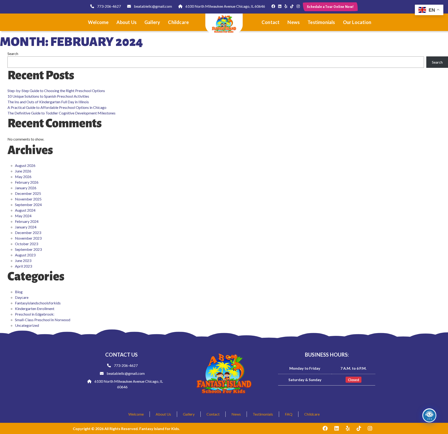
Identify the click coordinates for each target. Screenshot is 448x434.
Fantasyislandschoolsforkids (38, 303)
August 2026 (25, 165)
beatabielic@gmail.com (152, 6)
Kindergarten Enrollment (34, 308)
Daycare (21, 297)
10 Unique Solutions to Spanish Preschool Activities (48, 96)
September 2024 (28, 204)
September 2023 (28, 249)
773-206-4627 (108, 6)
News (293, 22)
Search (12, 53)
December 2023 (28, 232)
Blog (19, 291)
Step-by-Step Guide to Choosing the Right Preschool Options (56, 90)
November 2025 (28, 199)
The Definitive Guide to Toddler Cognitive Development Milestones (61, 113)
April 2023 (23, 266)
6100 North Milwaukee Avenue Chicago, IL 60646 (225, 6)
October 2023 (26, 243)
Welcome (98, 22)
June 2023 (23, 260)
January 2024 (25, 227)
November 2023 (28, 238)
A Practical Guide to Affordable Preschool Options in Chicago (56, 107)
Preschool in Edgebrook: (34, 314)
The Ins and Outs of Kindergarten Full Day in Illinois (48, 102)
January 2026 (25, 188)
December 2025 (28, 193)
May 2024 (23, 216)
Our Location (357, 22)
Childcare (178, 22)
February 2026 (26, 182)
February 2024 (26, 221)
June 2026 (23, 171)
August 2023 (25, 255)
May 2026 (23, 176)
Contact (271, 22)
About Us (126, 22)
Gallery (152, 22)
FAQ (288, 414)
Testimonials (321, 22)
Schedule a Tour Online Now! (330, 7)
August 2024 (25, 210)
